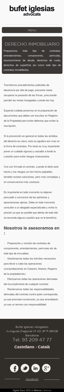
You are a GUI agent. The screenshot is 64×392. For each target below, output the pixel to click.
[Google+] (46, 368)
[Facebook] (14, 368)
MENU (32, 30)
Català (44, 347)
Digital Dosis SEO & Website (27, 390)
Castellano (24, 347)
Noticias (47, 390)
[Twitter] (25, 368)
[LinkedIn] (35, 368)
